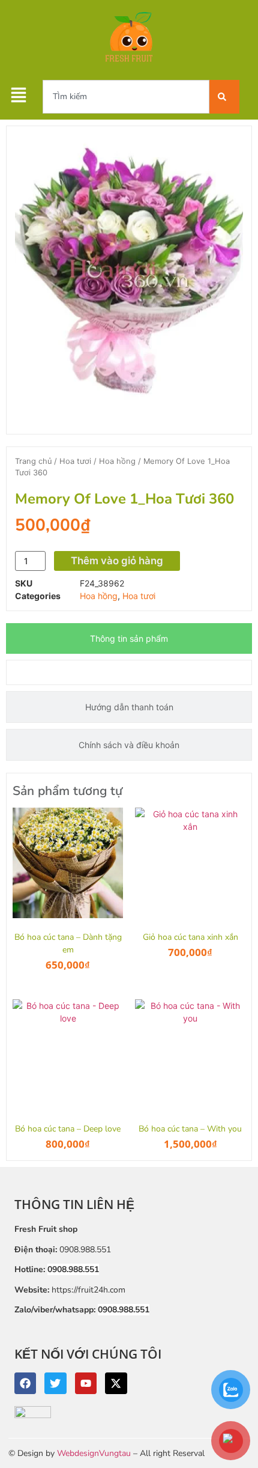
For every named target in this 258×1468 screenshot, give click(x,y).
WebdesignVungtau (94, 1453)
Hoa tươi (75, 461)
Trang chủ (33, 461)
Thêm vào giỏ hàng (117, 561)
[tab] (129, 638)
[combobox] (126, 97)
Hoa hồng (117, 461)
